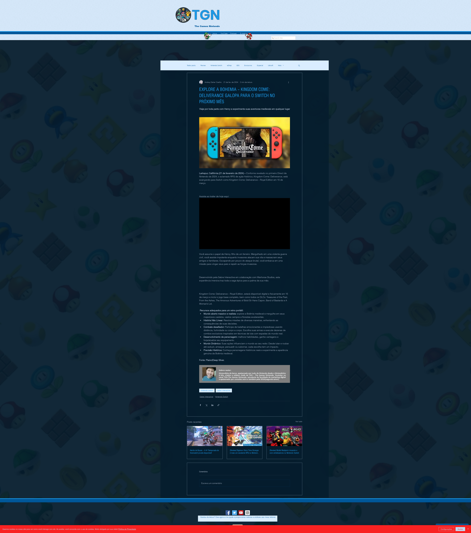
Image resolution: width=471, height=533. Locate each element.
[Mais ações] (288, 82)
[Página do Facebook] (228, 512)
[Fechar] (468, 529)
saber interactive (223, 390)
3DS (237, 65)
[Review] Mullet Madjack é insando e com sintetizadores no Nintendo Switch (284, 451)
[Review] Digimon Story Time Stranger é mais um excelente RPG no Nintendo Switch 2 (244, 451)
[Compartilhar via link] (218, 405)
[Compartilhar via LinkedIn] (212, 405)
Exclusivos (248, 65)
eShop (229, 65)
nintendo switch (207, 390)
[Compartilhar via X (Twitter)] (206, 405)
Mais (279, 65)
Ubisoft (270, 65)
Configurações (446, 529)
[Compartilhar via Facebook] (200, 405)
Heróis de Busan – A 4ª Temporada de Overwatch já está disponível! (204, 451)
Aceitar (460, 529)
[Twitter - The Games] (234, 512)
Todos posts (191, 65)
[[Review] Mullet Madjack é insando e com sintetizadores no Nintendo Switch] (284, 436)
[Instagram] (247, 512)
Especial (260, 65)
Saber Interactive (206, 397)
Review (203, 65)
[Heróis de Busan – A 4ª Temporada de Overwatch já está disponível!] (204, 436)
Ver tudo (298, 421)
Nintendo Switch (216, 65)
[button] (299, 65)
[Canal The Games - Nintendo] (241, 512)
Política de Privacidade (127, 529)
